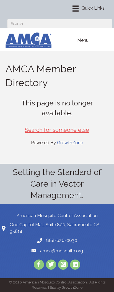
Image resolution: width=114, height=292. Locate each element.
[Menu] (88, 8)
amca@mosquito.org (61, 250)
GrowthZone (70, 142)
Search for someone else (57, 130)
